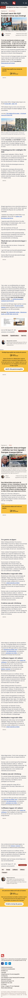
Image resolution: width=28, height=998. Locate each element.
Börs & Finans (12, 11)
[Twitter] (6, 963)
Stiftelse (22, 869)
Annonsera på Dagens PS (7, 981)
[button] (14, 124)
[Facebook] (2, 963)
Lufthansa (15, 869)
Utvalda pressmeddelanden (8, 969)
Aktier (10, 445)
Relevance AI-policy (6, 979)
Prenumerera (22, 331)
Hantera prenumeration (6, 967)
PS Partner (4, 984)
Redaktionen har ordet (6, 982)
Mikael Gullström (11, 877)
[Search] (23, 3)
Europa (8, 869)
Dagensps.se (4, 11)
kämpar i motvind (5, 669)
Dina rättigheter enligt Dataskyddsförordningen (13, 977)
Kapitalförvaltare (15, 335)
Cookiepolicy (4, 976)
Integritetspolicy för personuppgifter (10, 974)
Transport (4, 872)
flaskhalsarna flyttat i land (10, 649)
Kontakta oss (4, 970)
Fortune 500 (5, 335)
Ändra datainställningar (6, 988)
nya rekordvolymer (11, 651)
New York (23, 335)
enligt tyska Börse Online (12, 583)
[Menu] (26, 3)
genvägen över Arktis (11, 653)
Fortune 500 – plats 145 (10, 103)
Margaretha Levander (12, 340)
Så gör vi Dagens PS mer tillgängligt (10, 986)
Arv (3, 869)
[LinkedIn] (9, 963)
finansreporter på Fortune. (8, 63)
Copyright (3, 972)
